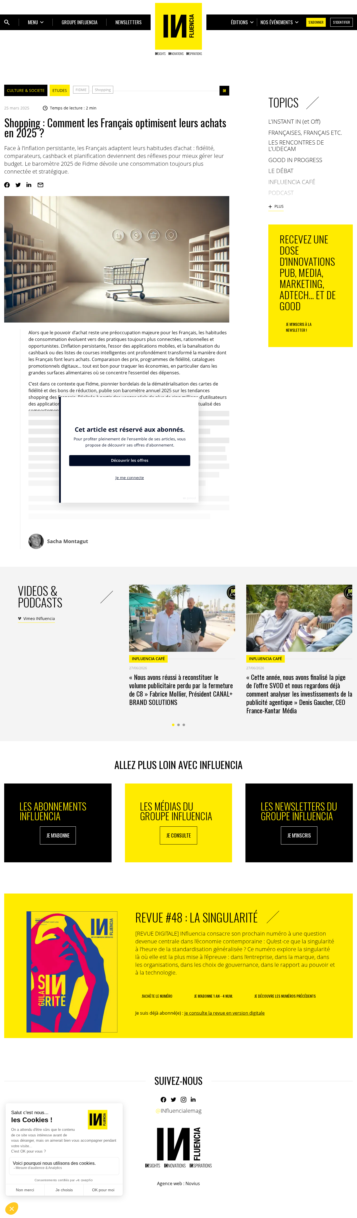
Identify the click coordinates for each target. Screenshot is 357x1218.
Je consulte (178, 835)
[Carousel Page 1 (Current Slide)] (173, 725)
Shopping (103, 89)
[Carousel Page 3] (184, 725)
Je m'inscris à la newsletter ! (299, 327)
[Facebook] (7, 185)
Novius (192, 1183)
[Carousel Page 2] (178, 725)
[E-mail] (40, 185)
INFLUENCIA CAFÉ (148, 658)
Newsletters (128, 22)
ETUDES (59, 90)
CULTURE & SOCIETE (26, 90)
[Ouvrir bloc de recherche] (7, 22)
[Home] (178, 29)
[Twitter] (18, 185)
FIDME (81, 89)
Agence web (169, 1183)
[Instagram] (183, 1099)
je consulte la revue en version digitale (224, 1013)
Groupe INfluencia (79, 22)
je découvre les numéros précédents (285, 996)
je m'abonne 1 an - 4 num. (213, 996)
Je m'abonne (57, 835)
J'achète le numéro (157, 996)
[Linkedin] (29, 185)
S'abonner (316, 22)
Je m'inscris (299, 835)
